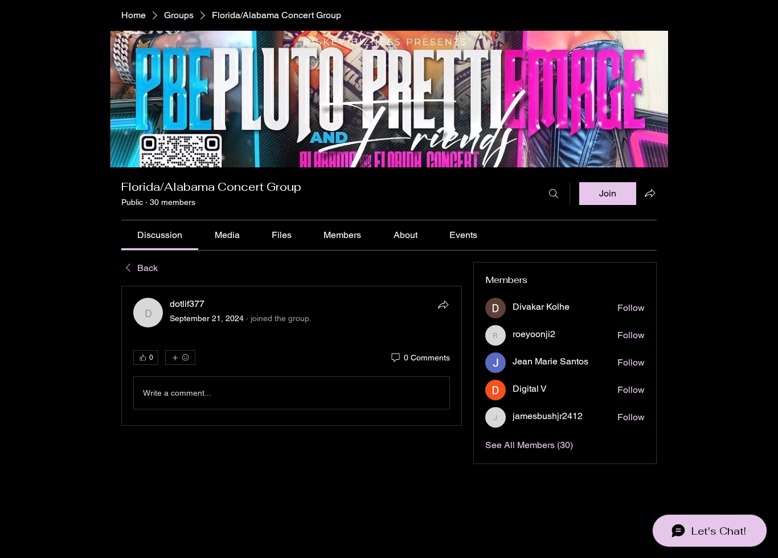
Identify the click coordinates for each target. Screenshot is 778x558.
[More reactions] (180, 357)
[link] (159, 234)
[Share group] (650, 193)
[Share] (443, 304)
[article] (291, 356)
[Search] (553, 193)
